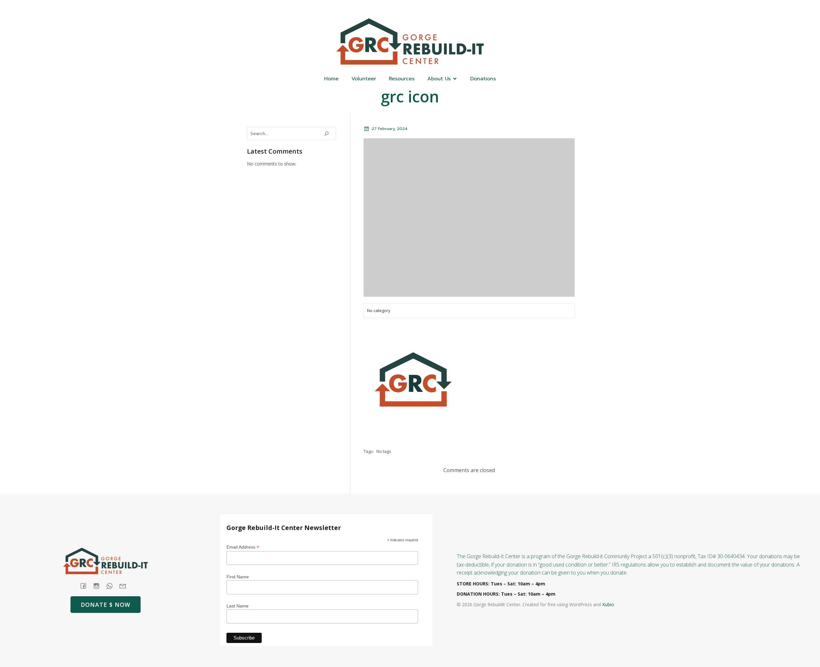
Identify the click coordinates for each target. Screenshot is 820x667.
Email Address (242, 547)
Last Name (237, 605)
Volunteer (363, 79)
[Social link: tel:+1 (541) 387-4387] (112, 586)
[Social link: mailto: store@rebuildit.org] (125, 586)
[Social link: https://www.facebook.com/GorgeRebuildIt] (545, 8)
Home (331, 79)
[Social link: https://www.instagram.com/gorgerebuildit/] (571, 8)
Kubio (608, 604)
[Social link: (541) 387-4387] (558, 8)
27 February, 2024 (389, 129)
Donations (483, 79)
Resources (401, 79)
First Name (237, 576)
